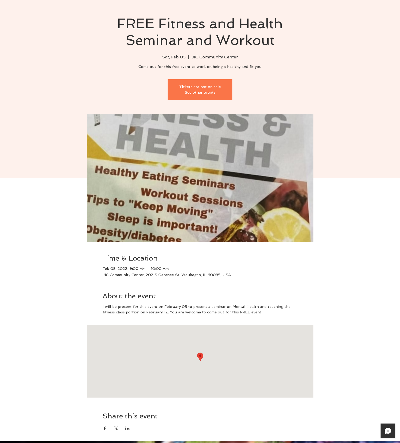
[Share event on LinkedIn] (127, 428)
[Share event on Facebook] (105, 428)
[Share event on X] (116, 428)
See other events (200, 92)
